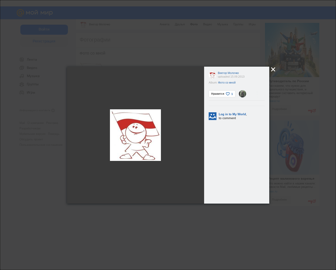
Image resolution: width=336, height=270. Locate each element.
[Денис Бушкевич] (242, 93)
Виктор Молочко (228, 73)
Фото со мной (227, 82)
